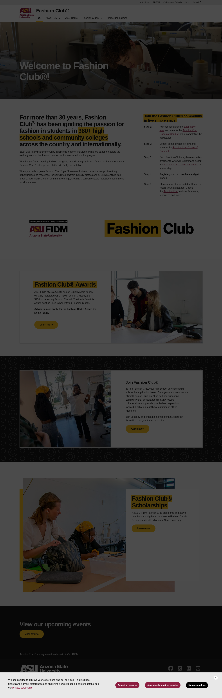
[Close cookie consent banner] (216, 678)
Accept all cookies (127, 685)
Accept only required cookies (162, 685)
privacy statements (22, 687)
